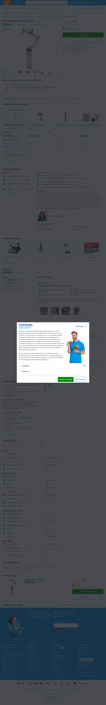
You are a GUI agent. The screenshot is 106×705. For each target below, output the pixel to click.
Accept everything (66, 379)
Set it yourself (80, 379)
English (81, 326)
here (27, 355)
